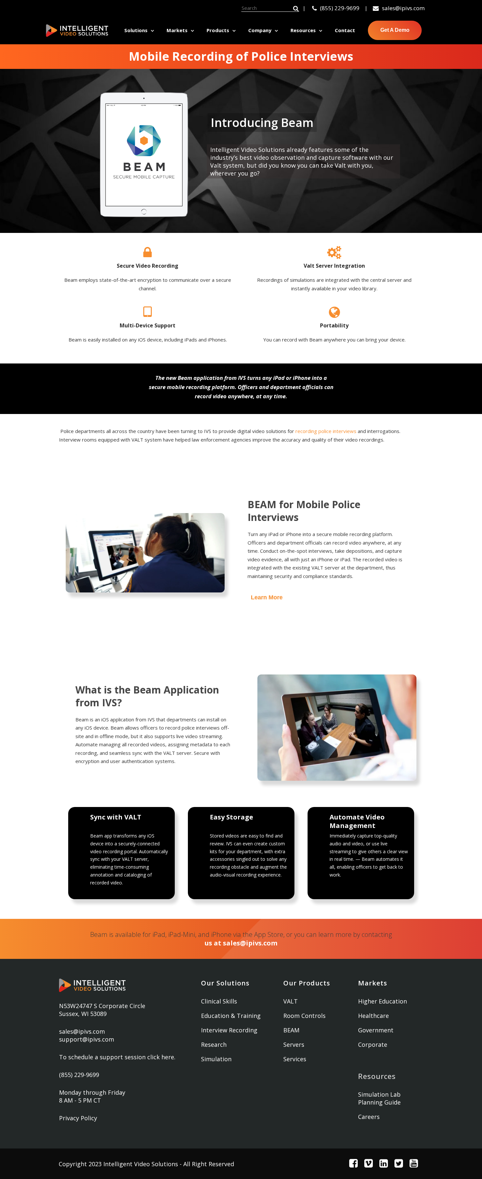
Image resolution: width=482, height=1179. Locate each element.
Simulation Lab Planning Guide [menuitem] (379, 1098)
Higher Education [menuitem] (382, 1001)
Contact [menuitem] (345, 30)
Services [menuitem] (294, 1059)
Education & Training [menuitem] (231, 1016)
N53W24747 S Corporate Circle (102, 1006)
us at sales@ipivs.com (241, 943)
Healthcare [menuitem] (373, 1016)
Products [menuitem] (218, 30)
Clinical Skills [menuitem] (219, 1001)
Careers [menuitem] (369, 1117)
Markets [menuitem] (177, 30)
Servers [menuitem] (293, 1044)
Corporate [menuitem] (372, 1044)
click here (160, 1057)
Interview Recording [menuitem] (229, 1030)
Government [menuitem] (375, 1030)
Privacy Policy (78, 1118)
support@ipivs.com (86, 1039)
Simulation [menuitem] (216, 1059)
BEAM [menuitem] (291, 1030)
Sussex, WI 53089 (83, 1014)
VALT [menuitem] (290, 1001)
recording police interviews (325, 431)
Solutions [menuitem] (136, 30)
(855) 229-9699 (339, 8)
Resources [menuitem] (303, 30)
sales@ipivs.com (403, 8)
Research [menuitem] (214, 1044)
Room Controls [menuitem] (304, 1016)
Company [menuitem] (259, 30)
